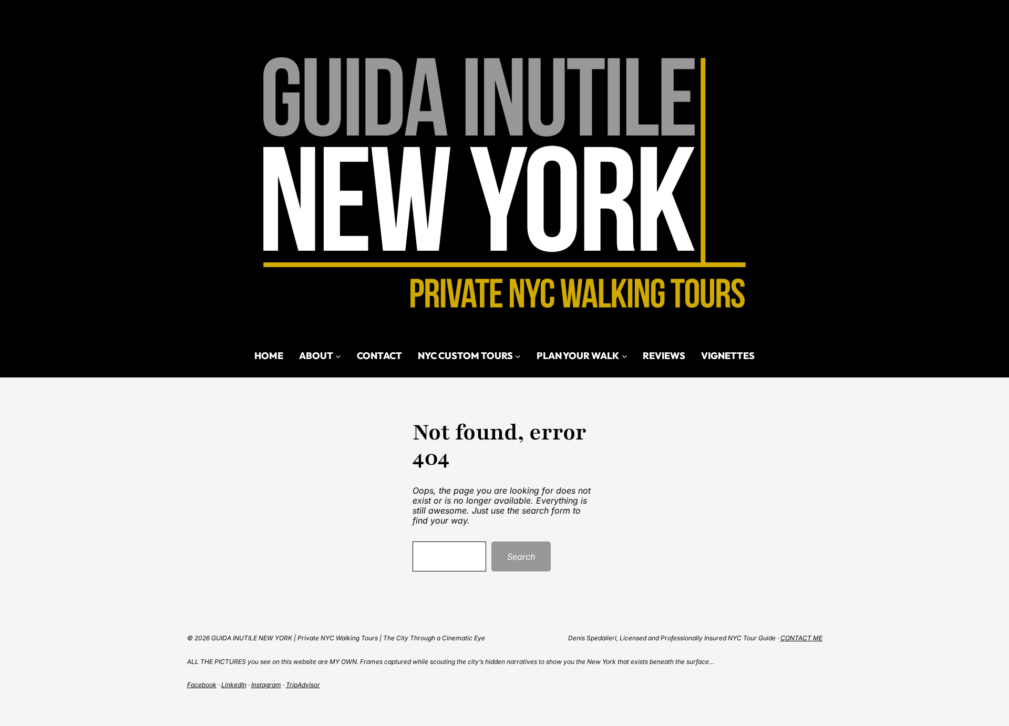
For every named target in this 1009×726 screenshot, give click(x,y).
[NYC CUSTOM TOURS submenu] (518, 356)
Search (521, 556)
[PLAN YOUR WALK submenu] (624, 356)
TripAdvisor (303, 685)
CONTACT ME (801, 638)
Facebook (202, 685)
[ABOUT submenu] (338, 356)
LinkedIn (233, 685)
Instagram (266, 685)
